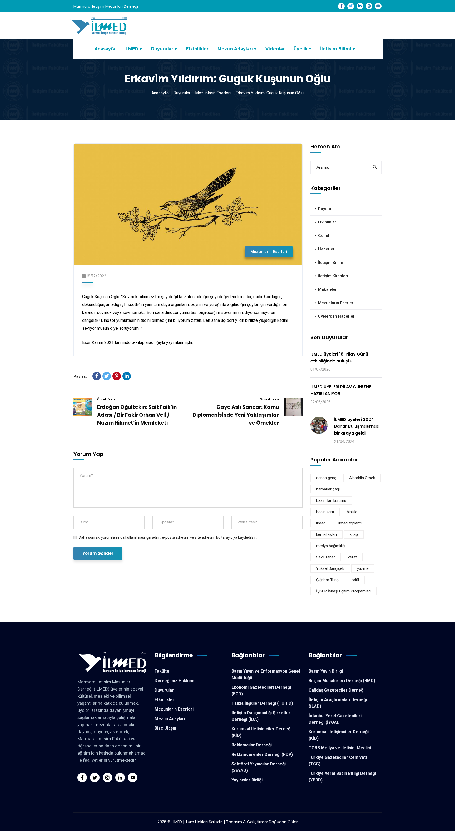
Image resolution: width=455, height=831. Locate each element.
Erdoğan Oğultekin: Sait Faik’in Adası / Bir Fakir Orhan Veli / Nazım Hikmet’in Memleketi (137, 415)
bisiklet (353, 511)
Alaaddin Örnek (362, 477)
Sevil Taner (325, 557)
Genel (323, 235)
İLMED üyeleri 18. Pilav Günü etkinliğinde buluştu (339, 357)
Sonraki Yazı (269, 399)
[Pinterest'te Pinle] (116, 376)
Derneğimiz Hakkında (176, 680)
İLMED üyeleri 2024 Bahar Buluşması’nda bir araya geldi (356, 426)
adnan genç (326, 477)
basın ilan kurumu (331, 500)
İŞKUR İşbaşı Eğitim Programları (343, 591)
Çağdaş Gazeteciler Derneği (336, 690)
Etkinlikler (327, 222)
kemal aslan (326, 534)
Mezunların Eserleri (213, 92)
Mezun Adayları (170, 718)
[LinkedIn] (126, 376)
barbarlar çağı (328, 489)
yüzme (363, 568)
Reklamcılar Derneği (251, 744)
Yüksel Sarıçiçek (330, 568)
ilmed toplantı (350, 523)
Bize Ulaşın (165, 728)
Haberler (326, 249)
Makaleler (327, 289)
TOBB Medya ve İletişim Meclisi (340, 747)
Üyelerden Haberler (336, 316)
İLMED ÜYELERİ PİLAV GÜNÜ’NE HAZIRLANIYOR (340, 390)
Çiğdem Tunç (327, 579)
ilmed (320, 523)
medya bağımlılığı (330, 545)
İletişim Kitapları (333, 276)
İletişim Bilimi (330, 262)
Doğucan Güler (283, 821)
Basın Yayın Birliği (326, 671)
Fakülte (162, 671)
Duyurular (181, 92)
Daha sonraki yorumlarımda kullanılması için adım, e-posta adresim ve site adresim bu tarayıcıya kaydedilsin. (168, 537)
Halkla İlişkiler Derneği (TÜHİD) (262, 703)
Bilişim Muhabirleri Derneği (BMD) (342, 680)
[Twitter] (106, 376)
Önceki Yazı (106, 399)
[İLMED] (99, 25)
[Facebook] (96, 376)
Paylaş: (80, 376)
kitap (354, 534)
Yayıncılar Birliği (247, 780)
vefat (352, 557)
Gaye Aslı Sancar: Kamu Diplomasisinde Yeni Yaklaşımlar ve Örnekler (236, 415)
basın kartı (325, 511)
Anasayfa (160, 92)
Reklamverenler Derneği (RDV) (262, 754)
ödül (355, 579)
